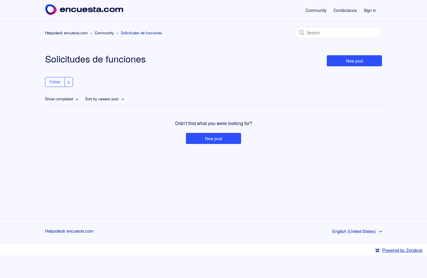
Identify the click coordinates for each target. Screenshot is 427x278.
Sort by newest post (102, 98)
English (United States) (354, 231)
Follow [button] (55, 81)
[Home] (84, 13)
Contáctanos (345, 10)
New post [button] (354, 61)
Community (316, 10)
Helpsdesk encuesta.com (66, 32)
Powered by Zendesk (402, 250)
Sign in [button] (370, 10)
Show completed (59, 98)
